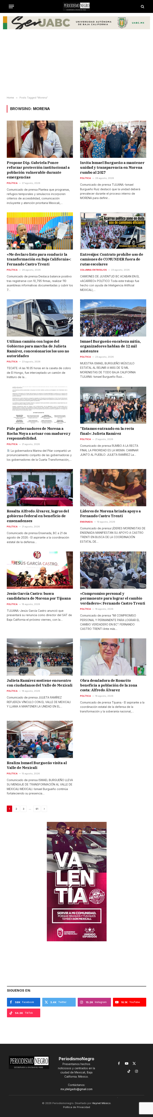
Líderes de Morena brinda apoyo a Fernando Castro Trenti (110, 513)
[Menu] (11, 6)
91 (37, 808)
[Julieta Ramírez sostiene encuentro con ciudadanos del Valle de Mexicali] (40, 657)
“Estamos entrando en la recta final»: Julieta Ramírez (107, 431)
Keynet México (101, 1103)
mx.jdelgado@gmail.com (76, 1089)
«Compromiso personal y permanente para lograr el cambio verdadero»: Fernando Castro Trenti (112, 598)
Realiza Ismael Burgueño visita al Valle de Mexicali (37, 765)
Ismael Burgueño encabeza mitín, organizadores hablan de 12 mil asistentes (110, 346)
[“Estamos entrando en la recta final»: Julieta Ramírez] (113, 405)
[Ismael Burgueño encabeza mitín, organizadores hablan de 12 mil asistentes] (113, 318)
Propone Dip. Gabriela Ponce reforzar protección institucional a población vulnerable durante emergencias (38, 170)
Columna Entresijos (93, 269)
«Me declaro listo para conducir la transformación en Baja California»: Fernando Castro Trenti (39, 259)
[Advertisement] (76, 64)
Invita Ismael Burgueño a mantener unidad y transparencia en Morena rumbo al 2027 (112, 167)
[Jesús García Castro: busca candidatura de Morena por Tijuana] (40, 570)
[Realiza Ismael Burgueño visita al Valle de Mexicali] (40, 739)
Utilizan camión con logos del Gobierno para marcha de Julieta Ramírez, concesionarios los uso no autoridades (38, 348)
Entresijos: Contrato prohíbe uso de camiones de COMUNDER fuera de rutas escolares (111, 259)
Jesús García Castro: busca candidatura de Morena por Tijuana (39, 596)
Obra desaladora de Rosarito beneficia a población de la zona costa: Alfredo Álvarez (108, 685)
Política (12, 183)
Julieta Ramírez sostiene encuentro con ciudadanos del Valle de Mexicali (40, 683)
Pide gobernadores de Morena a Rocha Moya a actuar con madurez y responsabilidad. (39, 433)
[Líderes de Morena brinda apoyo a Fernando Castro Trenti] (113, 487)
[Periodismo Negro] (76, 6)
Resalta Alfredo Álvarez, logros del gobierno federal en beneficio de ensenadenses (38, 516)
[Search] (142, 6)
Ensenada (86, 521)
